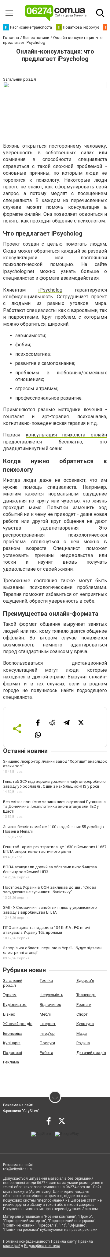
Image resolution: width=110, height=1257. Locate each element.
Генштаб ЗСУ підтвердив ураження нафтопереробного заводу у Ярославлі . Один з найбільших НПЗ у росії (54, 784)
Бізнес (9, 1014)
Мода (81, 1033)
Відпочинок (50, 1004)
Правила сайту (64, 1241)
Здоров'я (85, 980)
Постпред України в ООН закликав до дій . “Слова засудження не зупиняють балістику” (49, 890)
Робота (46, 1052)
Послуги (47, 1043)
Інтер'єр (47, 1033)
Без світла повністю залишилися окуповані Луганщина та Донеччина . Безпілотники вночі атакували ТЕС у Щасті (54, 807)
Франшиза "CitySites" (21, 1111)
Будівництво (15, 1004)
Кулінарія (11, 1043)
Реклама (11, 1062)
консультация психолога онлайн (66, 435)
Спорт (82, 1014)
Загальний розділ (12, 983)
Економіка (12, 1033)
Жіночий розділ (17, 1023)
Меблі (45, 1014)
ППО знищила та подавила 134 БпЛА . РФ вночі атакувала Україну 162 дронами (46, 930)
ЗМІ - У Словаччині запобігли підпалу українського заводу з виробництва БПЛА (50, 910)
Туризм (9, 995)
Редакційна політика (42, 1246)
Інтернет (48, 1023)
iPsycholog (50, 290)
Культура (85, 1023)
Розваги (83, 1004)
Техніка (46, 980)
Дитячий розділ (91, 1052)
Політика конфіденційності (26, 1241)
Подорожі (12, 1052)
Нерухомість (51, 995)
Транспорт (86, 995)
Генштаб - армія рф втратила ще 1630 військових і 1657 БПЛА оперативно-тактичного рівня (54, 849)
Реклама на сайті (18, 1105)
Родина (83, 1043)
